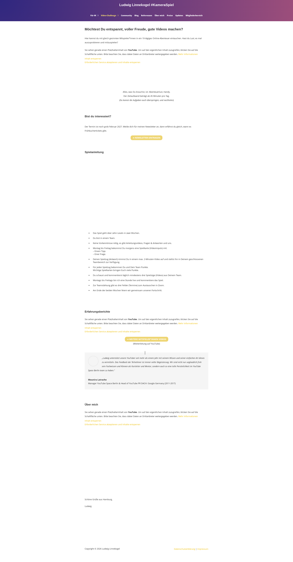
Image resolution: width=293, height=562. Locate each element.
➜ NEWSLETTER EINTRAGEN (146, 137)
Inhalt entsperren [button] (93, 58)
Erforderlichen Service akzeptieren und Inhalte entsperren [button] (112, 62)
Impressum (202, 549)
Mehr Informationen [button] (188, 54)
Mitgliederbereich (194, 16)
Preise (170, 16)
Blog (136, 16)
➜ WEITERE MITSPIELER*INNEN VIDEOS (146, 339)
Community (126, 16)
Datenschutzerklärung (184, 549)
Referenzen (146, 16)
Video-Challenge (108, 16)
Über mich (159, 16)
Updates (179, 16)
